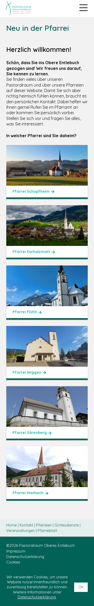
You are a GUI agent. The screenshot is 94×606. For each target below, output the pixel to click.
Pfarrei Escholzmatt (31, 251)
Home (12, 525)
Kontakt (27, 525)
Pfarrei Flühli (25, 312)
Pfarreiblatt (47, 530)
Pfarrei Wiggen (27, 372)
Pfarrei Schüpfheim (31, 191)
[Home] (18, 8)
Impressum (15, 551)
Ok (81, 587)
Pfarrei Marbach (28, 492)
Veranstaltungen (21, 530)
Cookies (13, 562)
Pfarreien (44, 525)
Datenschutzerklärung (25, 556)
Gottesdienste (67, 525)
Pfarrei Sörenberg (30, 432)
